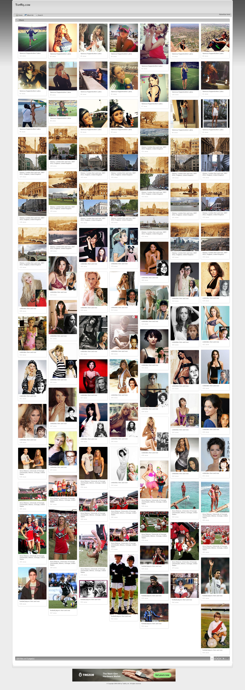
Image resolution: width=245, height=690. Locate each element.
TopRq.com (125, 683)
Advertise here (224, 14)
